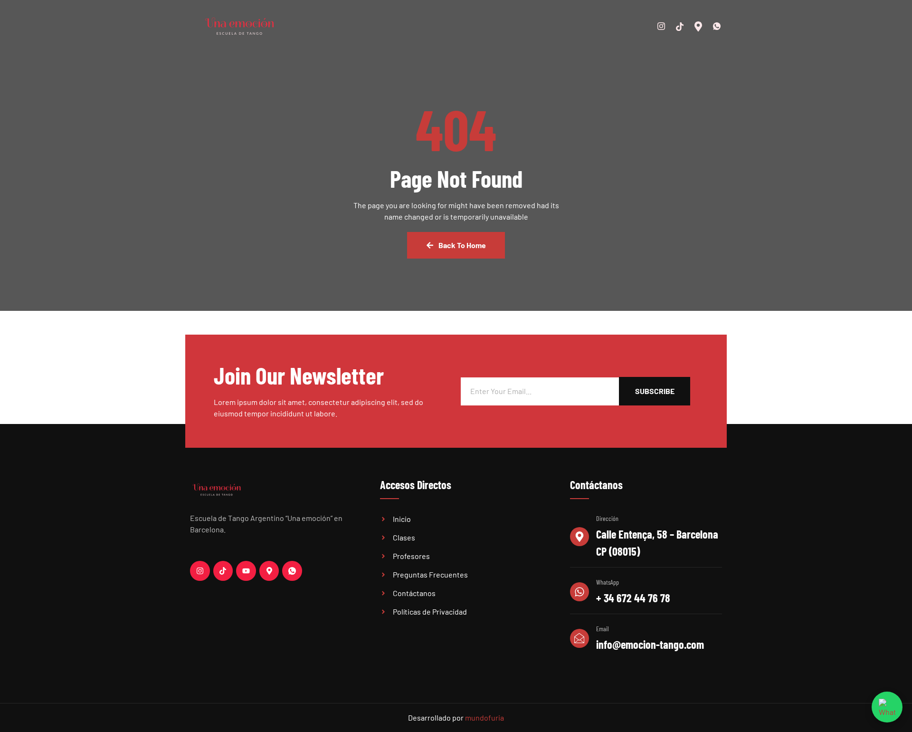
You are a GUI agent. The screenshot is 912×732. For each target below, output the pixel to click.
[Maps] (695, 26)
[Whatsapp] (713, 26)
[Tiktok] (223, 571)
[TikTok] (676, 26)
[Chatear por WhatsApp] (887, 707)
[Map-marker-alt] (269, 571)
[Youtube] (246, 571)
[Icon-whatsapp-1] (292, 571)
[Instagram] (658, 26)
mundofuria (484, 717)
